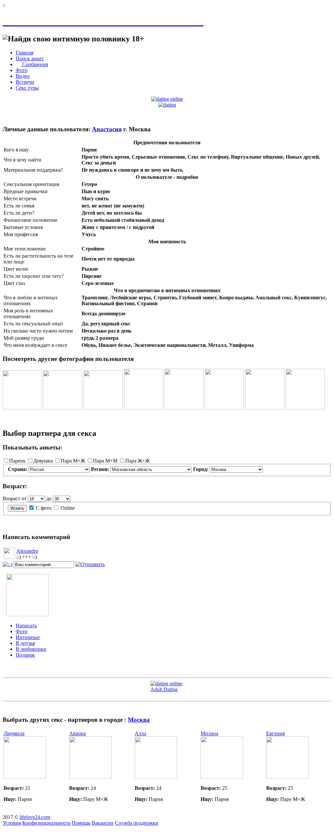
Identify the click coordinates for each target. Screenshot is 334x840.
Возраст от (14, 498)
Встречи (25, 82)
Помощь (81, 823)
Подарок (25, 655)
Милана (209, 733)
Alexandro (27, 551)
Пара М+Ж (73, 460)
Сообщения (34, 64)
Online (68, 508)
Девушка (43, 460)
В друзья (25, 643)
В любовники (31, 649)
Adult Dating (163, 689)
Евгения (275, 733)
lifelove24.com (35, 817)
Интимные (28, 637)
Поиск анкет (30, 58)
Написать (26, 625)
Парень (17, 460)
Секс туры (27, 88)
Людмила (14, 733)
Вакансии (103, 823)
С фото (44, 508)
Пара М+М (105, 460)
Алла (140, 733)
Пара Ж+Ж (137, 460)
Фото (21, 70)
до (49, 498)
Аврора (77, 733)
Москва (139, 719)
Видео (23, 76)
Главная (24, 52)
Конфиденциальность (46, 823)
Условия (12, 823)
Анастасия (107, 129)
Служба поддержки (136, 823)
